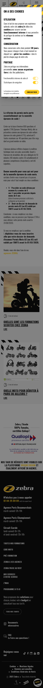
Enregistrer (32, 92)
